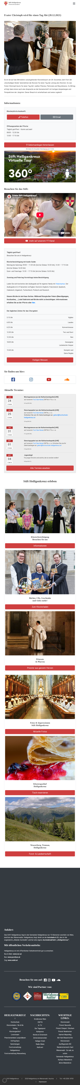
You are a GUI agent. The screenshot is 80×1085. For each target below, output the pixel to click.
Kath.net (40, 1047)
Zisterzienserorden (40, 1038)
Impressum (43, 1082)
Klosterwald (65, 1022)
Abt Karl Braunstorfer (65, 1038)
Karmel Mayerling (65, 1035)
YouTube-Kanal (38, 399)
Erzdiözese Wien (40, 1019)
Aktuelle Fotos (40, 731)
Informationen (40, 545)
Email (58, 117)
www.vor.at (17, 954)
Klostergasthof (15, 1031)
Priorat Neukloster (65, 1031)
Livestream (15, 1035)
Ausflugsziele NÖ (65, 1044)
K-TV (40, 1025)
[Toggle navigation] (74, 3)
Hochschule (15, 1022)
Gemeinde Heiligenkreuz (65, 1057)
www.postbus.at (14, 957)
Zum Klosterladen (40, 607)
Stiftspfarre (15, 1041)
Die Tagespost (40, 1028)
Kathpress (40, 1032)
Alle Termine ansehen (40, 468)
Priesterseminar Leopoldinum (15, 1038)
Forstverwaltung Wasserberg (15, 1053)
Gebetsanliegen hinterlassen (41, 145)
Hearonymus (60, 284)
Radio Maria (40, 1044)
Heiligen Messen (40, 360)
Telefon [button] (24, 117)
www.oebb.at (13, 960)
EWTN (40, 1022)
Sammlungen (15, 1044)
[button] (4, 1080)
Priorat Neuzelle (65, 1025)
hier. (34, 303)
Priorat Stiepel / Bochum (65, 1028)
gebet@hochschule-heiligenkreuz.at (49, 445)
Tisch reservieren (40, 792)
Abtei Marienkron (65, 1063)
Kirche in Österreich (40, 1035)
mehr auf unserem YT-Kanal (41, 241)
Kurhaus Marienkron (65, 1060)
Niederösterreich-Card (65, 1047)
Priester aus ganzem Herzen (40, 668)
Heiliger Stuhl (40, 1041)
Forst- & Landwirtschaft (40, 854)
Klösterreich (65, 1041)
